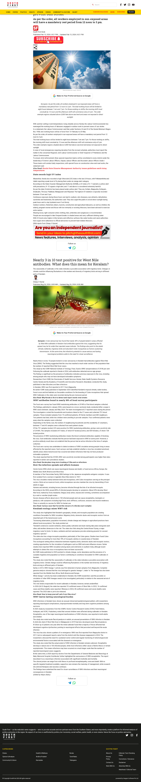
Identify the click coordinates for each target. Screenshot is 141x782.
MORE (112, 12)
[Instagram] (129, 4)
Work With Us (110, 766)
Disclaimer (122, 762)
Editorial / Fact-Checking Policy (127, 754)
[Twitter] (125, 4)
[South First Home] (13, 5)
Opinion (40, 12)
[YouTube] (133, 4)
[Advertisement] (70, 708)
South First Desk (39, 32)
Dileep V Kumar (38, 282)
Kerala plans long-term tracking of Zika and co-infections (64, 462)
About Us (109, 753)
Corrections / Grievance (126, 759)
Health (32, 12)
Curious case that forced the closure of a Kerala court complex (66, 506)
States (15, 12)
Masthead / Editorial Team (127, 769)
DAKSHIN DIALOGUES (100, 12)
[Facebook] (137, 735)
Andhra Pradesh (41, 756)
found (54, 404)
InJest (74, 12)
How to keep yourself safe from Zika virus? (59, 594)
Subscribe (121, 12)
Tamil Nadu (73, 756)
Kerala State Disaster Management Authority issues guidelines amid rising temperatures (70, 169)
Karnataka (39, 760)
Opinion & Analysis (8, 756)
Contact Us (109, 762)
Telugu (131, 12)
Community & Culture (61, 12)
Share (35, 45)
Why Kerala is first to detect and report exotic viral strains (64, 398)
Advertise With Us (124, 766)
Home (8, 12)
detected (71, 568)
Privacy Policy (108, 758)
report (54, 654)
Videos (48, 12)
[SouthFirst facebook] (121, 4)
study (41, 609)
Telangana (73, 760)
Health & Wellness (42, 753)
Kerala (72, 753)
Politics (23, 12)
